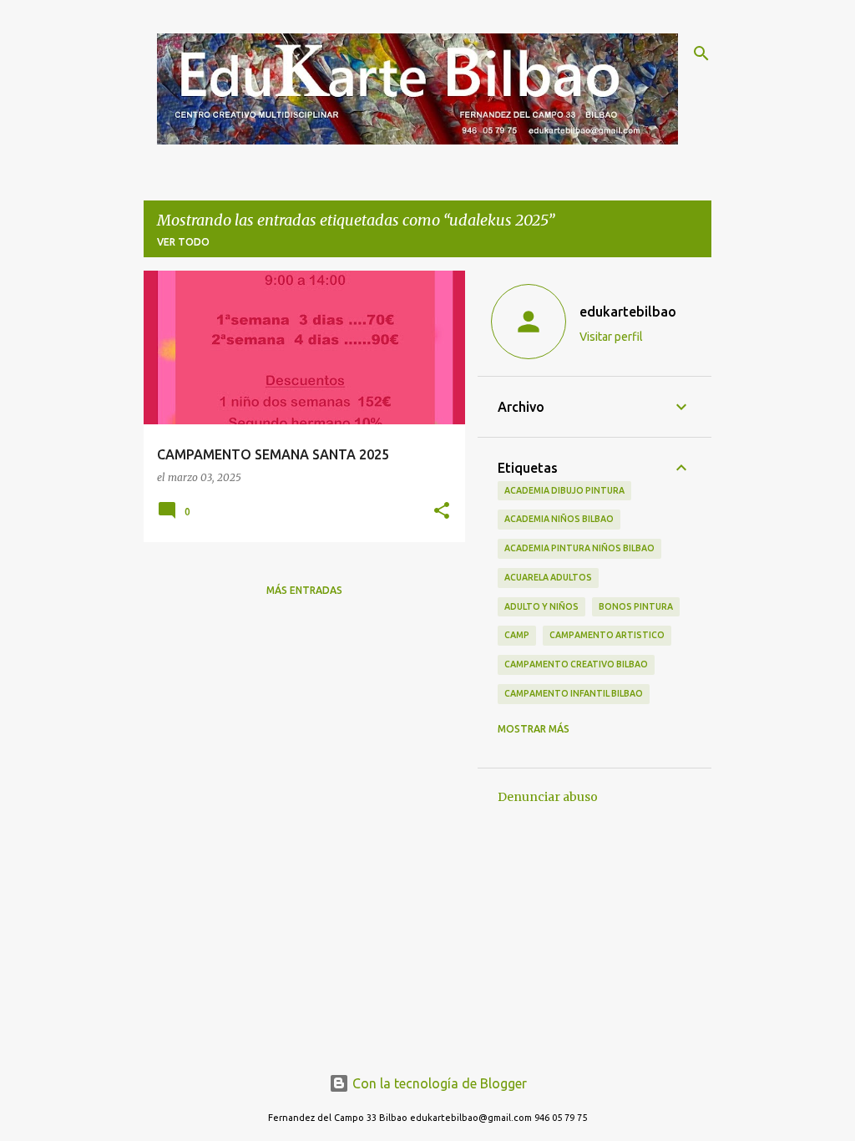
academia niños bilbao (559, 519)
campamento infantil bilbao (573, 693)
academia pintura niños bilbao (579, 548)
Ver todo (183, 241)
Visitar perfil (611, 336)
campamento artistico (607, 635)
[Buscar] (701, 53)
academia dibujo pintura (564, 490)
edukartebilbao (627, 311)
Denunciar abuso (548, 796)
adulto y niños (541, 606)
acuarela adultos (548, 577)
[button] (442, 511)
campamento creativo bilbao (576, 664)
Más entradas (304, 590)
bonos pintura (636, 606)
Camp (516, 635)
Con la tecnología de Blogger (438, 1083)
